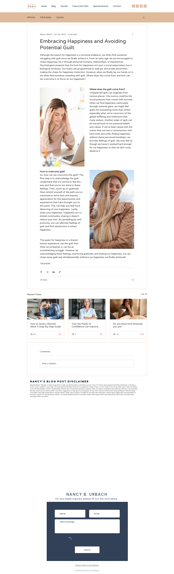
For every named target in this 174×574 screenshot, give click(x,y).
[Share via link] (60, 272)
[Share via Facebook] (41, 272)
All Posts (31, 17)
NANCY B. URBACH (87, 494)
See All (144, 294)
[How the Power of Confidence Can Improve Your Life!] (87, 309)
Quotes (60, 17)
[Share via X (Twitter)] (47, 272)
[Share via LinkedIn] (53, 272)
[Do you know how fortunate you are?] (128, 309)
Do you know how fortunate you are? (128, 325)
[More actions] (132, 34)
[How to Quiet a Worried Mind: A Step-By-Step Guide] (45, 309)
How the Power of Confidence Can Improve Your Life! (85, 325)
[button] (143, 17)
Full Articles (45, 17)
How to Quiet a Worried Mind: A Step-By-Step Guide (45, 325)
